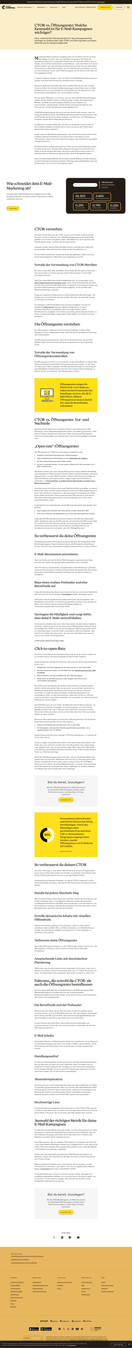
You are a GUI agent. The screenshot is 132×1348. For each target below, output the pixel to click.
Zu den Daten (13, 208)
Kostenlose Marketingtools (40, 1285)
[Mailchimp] (87, 1321)
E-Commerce (45, 1169)
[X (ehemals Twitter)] (64, 1329)
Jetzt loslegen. (101, 2)
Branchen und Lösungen (24, 7)
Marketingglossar (38, 1288)
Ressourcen (53, 7)
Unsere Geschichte (86, 1282)
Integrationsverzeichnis (39, 1291)
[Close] (129, 1344)
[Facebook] (60, 1329)
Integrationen (41, 7)
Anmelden (119, 7)
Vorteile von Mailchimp (17, 1282)
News (82, 1285)
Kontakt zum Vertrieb (107, 1291)
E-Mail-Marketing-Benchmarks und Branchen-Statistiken (27, 1256)
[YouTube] (77, 1329)
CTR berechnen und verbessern (20, 1259)
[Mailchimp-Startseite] (8, 7)
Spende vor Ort (85, 1288)
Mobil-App (13, 1306)
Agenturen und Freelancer (64, 1282)
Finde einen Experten (107, 1285)
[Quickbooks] (76, 1321)
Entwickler (60, 1285)
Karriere (83, 1291)
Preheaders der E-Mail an (78, 458)
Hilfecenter (104, 1288)
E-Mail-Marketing (15, 1288)
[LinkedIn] (73, 1329)
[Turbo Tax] (54, 1321)
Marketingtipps (37, 1282)
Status (12, 1303)
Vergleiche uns (14, 1294)
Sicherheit (13, 1300)
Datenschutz (73, 1339)
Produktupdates (15, 1285)
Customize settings (118, 1344)
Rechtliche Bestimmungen (96, 1339)
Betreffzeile (67, 594)
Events (59, 1288)
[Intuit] (44, 1321)
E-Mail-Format (48, 307)
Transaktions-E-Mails (16, 1291)
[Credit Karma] (64, 1321)
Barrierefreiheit (85, 1294)
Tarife (64, 7)
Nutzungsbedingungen (83, 1339)
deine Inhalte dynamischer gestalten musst (50, 283)
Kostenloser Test (105, 7)
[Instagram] (68, 1329)
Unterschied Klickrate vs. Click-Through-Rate (24, 1263)
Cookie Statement (71, 1345)
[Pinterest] (82, 1329)
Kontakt (103, 1282)
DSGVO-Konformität (16, 1297)
